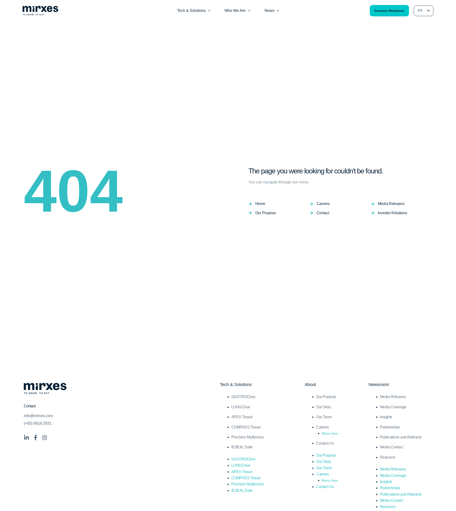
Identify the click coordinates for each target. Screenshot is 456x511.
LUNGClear (240, 407)
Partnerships (390, 427)
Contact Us (325, 443)
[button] (208, 11)
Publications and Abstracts (401, 437)
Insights (386, 417)
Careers (322, 427)
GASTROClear (243, 397)
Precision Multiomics (247, 437)
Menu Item (330, 433)
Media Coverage (393, 407)
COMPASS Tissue (246, 427)
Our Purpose (326, 397)
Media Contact (391, 447)
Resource (387, 457)
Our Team (324, 417)
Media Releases (393, 397)
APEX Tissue (242, 417)
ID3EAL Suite (242, 447)
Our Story (323, 407)
